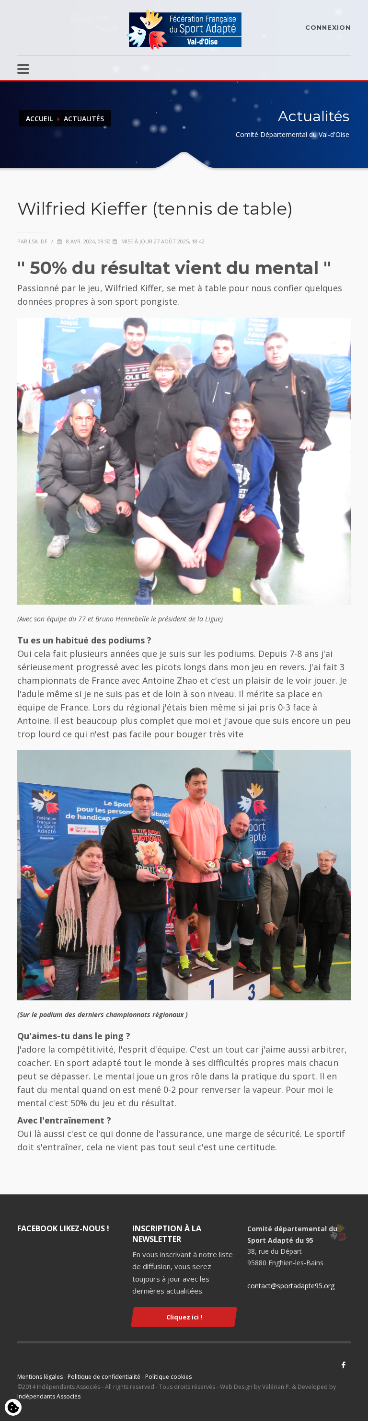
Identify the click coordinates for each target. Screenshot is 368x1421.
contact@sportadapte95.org (290, 1285)
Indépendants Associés (48, 1396)
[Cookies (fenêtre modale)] (13, 1408)
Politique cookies (168, 1377)
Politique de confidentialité (104, 1377)
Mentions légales (40, 1377)
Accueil (39, 118)
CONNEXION (328, 27)
